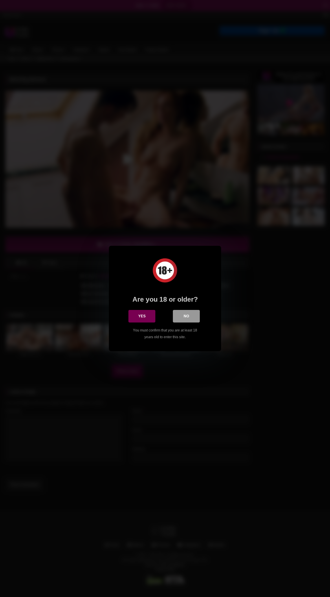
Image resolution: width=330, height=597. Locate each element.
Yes (142, 316)
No (186, 316)
